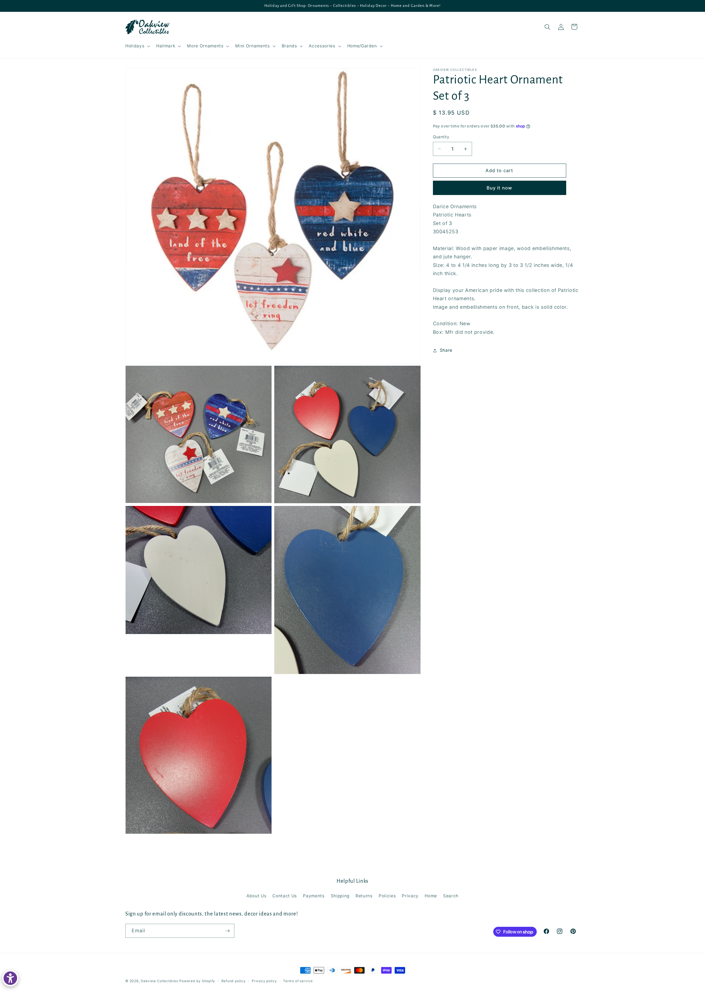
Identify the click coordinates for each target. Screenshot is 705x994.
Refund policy (233, 981)
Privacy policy (264, 981)
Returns (364, 895)
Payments (313, 895)
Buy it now (499, 187)
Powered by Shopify (197, 981)
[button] (137, 46)
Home (431, 895)
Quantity (441, 136)
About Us (256, 895)
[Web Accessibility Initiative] (10, 978)
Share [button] (446, 350)
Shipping (340, 895)
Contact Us (284, 895)
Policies (387, 895)
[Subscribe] (227, 931)
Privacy (410, 895)
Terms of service (298, 981)
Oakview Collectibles (159, 981)
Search (451, 895)
